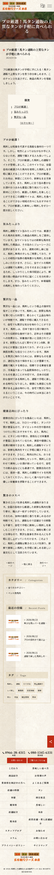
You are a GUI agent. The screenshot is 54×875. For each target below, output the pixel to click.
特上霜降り (38, 684)
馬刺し (10, 684)
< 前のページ (10, 564)
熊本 (34, 697)
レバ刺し (10, 690)
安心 (9, 697)
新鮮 (39, 690)
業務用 (20, 690)
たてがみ (27, 684)
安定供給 (30, 690)
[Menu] (49, 6)
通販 (18, 684)
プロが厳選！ (21, 106)
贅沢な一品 (20, 117)
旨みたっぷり (21, 111)
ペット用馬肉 (14, 593)
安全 (16, 697)
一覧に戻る (27, 564)
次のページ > (44, 564)
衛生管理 (25, 697)
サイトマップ (41, 845)
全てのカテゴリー (16, 587)
